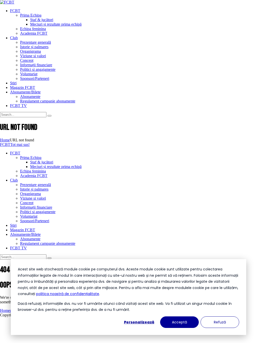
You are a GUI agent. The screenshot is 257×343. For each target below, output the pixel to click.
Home (5, 140)
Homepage (8, 310)
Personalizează (139, 322)
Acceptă (179, 322)
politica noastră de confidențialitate (67, 293)
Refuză (220, 322)
